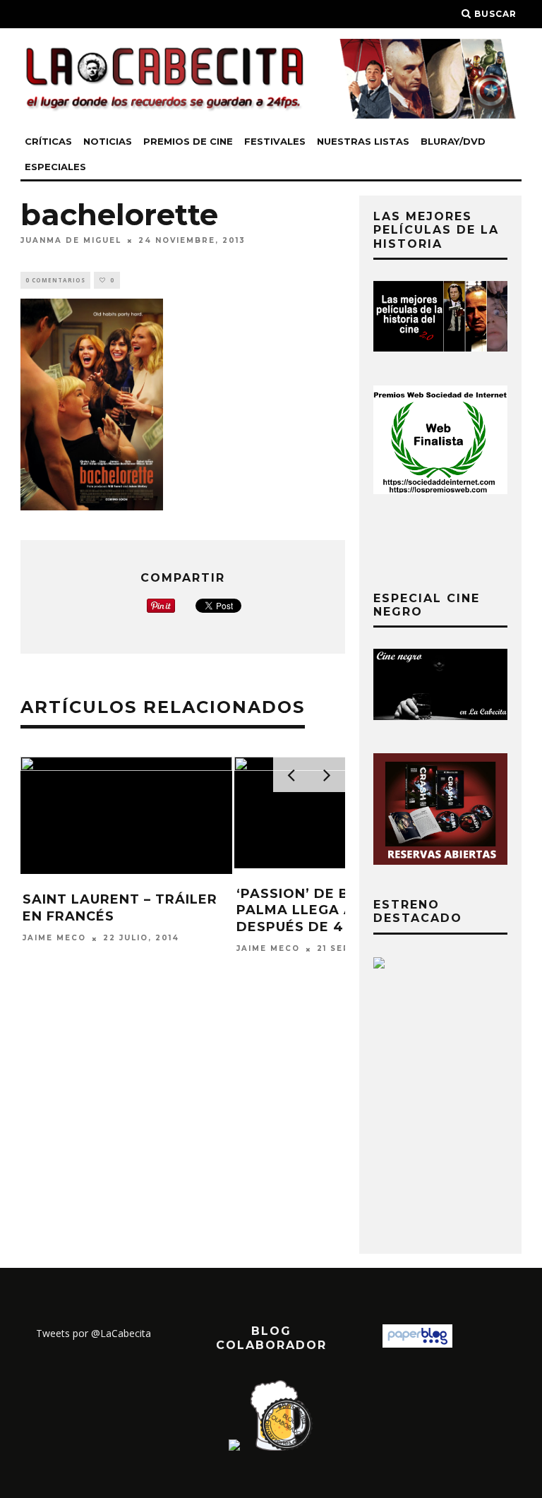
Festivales (275, 141)
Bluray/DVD (453, 141)
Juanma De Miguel (70, 240)
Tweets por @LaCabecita (93, 1333)
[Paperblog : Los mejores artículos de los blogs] (417, 1343)
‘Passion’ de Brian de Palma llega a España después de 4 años (327, 910)
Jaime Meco (54, 938)
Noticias (107, 141)
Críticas (48, 141)
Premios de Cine (188, 141)
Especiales (55, 166)
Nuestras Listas (363, 141)
